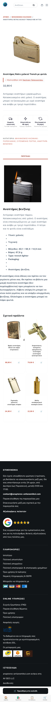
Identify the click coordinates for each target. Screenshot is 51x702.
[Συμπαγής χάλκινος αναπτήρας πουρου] (14, 385)
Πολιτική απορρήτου (12, 563)
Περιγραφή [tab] (25, 156)
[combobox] (22, 5)
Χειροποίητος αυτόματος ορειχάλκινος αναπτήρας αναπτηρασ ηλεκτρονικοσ (37, 351)
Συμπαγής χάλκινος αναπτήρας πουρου (14, 402)
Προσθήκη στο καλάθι (27, 691)
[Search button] (34, 5)
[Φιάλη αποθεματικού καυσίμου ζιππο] (36, 385)
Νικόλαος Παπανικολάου (33, 80)
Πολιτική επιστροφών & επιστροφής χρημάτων (25, 568)
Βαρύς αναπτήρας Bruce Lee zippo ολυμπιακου (14, 348)
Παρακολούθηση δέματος (15, 609)
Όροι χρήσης (9, 613)
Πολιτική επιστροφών (13, 617)
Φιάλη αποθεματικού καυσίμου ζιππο (36, 402)
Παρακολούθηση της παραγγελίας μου (21, 498)
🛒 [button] (19, 362)
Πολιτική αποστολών (13, 559)
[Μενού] (47, 5)
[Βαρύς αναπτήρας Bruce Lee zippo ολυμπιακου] (14, 330)
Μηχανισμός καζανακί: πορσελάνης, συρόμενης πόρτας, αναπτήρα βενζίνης (25, 141)
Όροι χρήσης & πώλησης (14, 572)
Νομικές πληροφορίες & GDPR (17, 576)
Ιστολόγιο (7, 555)
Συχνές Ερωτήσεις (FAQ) (14, 604)
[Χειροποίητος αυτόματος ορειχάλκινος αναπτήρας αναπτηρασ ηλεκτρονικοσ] (36, 330)
